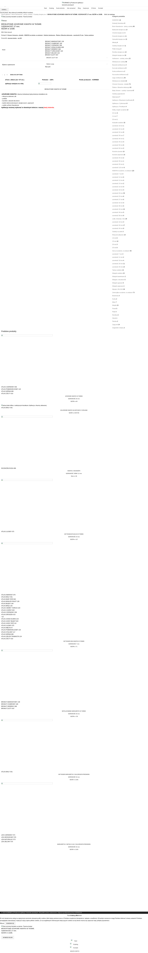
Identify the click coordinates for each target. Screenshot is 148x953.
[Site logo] (74, 3)
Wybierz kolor (7, 937)
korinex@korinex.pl (5, 0)
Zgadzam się (10, 923)
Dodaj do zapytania (16, 74)
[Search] (147, 8)
